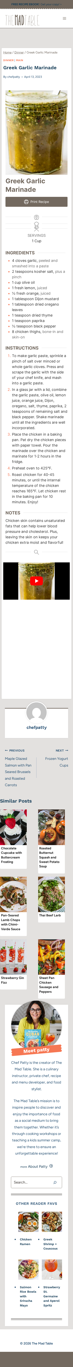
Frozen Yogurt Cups (56, 758)
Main (20, 60)
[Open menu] (64, 18)
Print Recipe (39, 202)
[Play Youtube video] (36, 581)
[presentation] (13, 827)
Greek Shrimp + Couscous (50, 1244)
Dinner (8, 60)
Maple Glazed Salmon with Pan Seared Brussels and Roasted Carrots (18, 768)
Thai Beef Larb (50, 915)
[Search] (55, 1182)
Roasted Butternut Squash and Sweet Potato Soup (49, 857)
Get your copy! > (36, 4)
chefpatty (13, 77)
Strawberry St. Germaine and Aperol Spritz (51, 1296)
